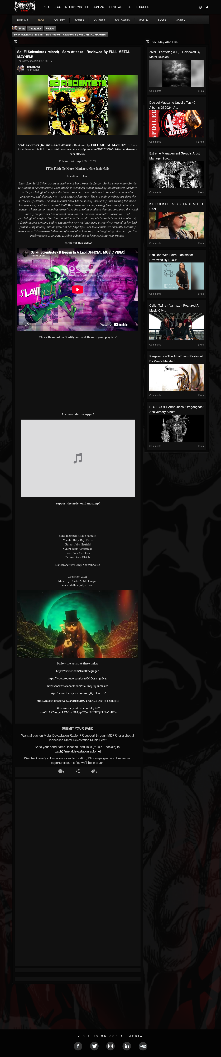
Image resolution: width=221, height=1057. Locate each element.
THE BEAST (33, 66)
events (79, 20)
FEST (129, 7)
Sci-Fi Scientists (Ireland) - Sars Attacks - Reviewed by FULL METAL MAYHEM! (60, 34)
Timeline (22, 20)
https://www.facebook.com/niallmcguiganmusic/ (77, 686)
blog (41, 20)
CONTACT (99, 7)
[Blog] (15, 41)
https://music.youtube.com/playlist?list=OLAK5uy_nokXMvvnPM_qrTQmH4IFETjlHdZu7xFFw (78, 710)
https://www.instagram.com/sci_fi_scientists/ (78, 693)
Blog (22, 28)
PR (87, 7)
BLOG (57, 7)
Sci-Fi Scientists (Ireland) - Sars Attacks (44, 145)
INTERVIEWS (73, 7)
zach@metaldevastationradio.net (77, 751)
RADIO (45, 7)
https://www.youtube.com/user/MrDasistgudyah (77, 678)
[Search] (207, 7)
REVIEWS (115, 7)
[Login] (200, 7)
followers (122, 20)
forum (143, 20)
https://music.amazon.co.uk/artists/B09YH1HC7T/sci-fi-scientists (78, 700)
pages (162, 20)
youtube (99, 20)
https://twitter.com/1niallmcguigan (77, 671)
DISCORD (142, 7)
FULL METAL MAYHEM (109, 145)
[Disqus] (77, 828)
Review (50, 28)
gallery (59, 20)
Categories (35, 28)
